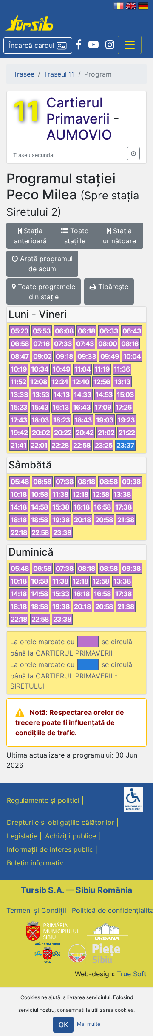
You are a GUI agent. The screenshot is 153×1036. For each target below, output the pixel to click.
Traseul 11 (59, 74)
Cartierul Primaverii (79, 110)
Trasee (23, 74)
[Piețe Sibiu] (93, 952)
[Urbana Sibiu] (107, 930)
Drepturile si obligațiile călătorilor (60, 822)
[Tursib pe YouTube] (93, 45)
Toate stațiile (76, 235)
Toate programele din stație (45, 291)
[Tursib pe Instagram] (110, 45)
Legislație (22, 836)
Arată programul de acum (45, 263)
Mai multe (88, 1024)
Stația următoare (119, 235)
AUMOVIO (79, 135)
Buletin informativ (35, 863)
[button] (37, 45)
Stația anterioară (30, 235)
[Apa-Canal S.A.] (47, 952)
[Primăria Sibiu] (51, 930)
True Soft (132, 974)
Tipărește (112, 286)
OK (63, 1024)
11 (26, 111)
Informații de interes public (50, 849)
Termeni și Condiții (36, 910)
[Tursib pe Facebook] (78, 45)
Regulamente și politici (43, 800)
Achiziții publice (70, 836)
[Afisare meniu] (130, 45)
